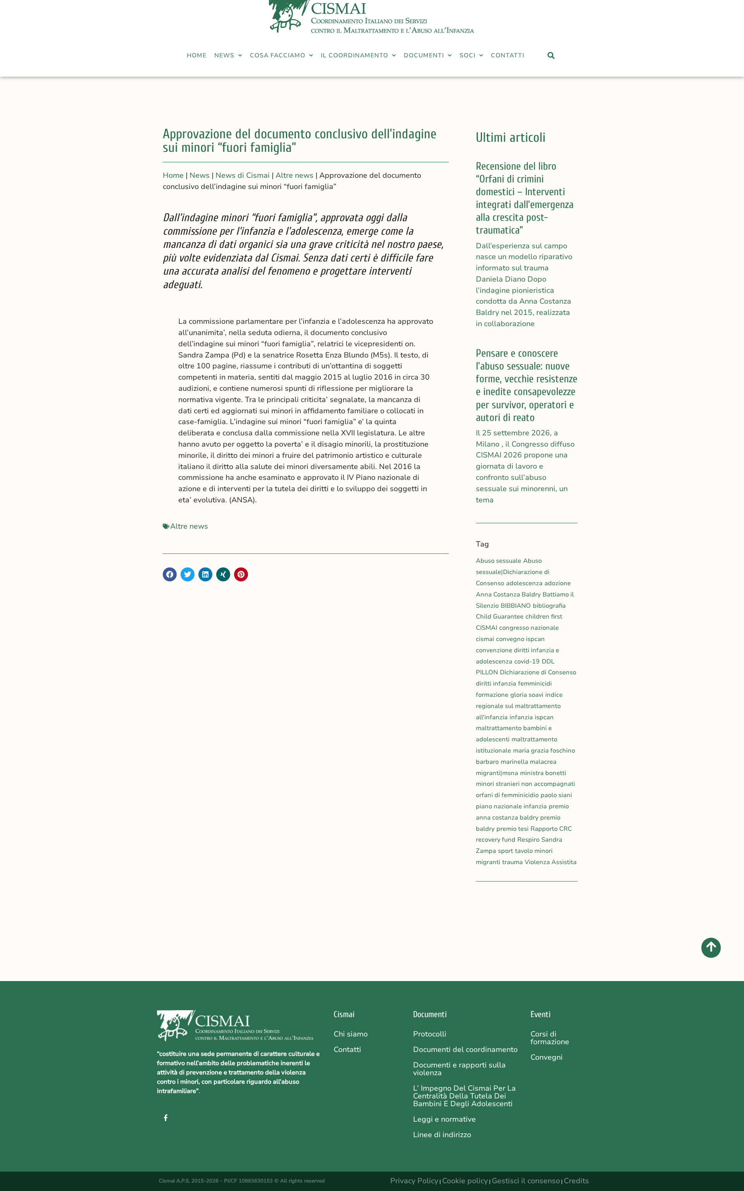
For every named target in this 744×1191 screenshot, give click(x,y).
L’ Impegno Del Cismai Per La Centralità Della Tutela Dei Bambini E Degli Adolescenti (464, 1096)
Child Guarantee (500, 616)
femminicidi (535, 683)
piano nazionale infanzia (511, 806)
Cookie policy (465, 1181)
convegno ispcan (520, 639)
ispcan (544, 717)
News (224, 55)
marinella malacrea (528, 762)
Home (197, 55)
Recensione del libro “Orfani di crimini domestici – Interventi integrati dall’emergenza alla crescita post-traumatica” (525, 198)
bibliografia (549, 606)
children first (543, 616)
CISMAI (486, 628)
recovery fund (495, 839)
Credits (576, 1181)
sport (505, 851)
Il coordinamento (354, 55)
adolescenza (524, 583)
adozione (557, 583)
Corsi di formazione (549, 1038)
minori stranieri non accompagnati (525, 784)
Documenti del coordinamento (465, 1050)
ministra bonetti (543, 773)
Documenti (424, 55)
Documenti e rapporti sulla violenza (459, 1069)
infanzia (521, 717)
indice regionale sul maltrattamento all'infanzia (519, 706)
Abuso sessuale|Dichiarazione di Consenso (512, 572)
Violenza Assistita (551, 862)
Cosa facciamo (277, 55)
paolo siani (556, 795)
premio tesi (512, 829)
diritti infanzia (496, 683)
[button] (531, 62)
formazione (492, 695)
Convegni (546, 1057)
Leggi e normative (444, 1119)
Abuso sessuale (498, 561)
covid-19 (527, 661)
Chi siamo (351, 1034)
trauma (512, 862)
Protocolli (429, 1034)
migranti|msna (497, 773)
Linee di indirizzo (442, 1135)
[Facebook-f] (165, 1117)
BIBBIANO (516, 606)
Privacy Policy (414, 1181)
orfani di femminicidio (507, 795)
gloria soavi (526, 695)
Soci (467, 55)
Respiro (528, 839)
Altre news (189, 526)
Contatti (507, 55)
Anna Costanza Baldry (508, 594)
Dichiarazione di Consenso (538, 672)
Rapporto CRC (551, 829)
